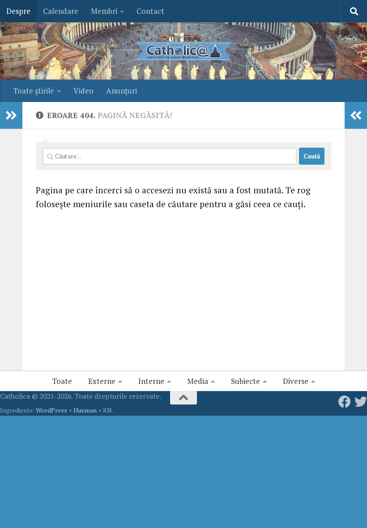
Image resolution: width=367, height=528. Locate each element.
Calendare (60, 11)
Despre (18, 11)
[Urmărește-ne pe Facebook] (344, 402)
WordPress (51, 410)
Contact (150, 11)
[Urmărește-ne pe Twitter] (360, 402)
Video (83, 90)
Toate (62, 381)
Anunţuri (121, 90)
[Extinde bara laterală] (11, 115)
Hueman (85, 410)
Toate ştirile (33, 90)
